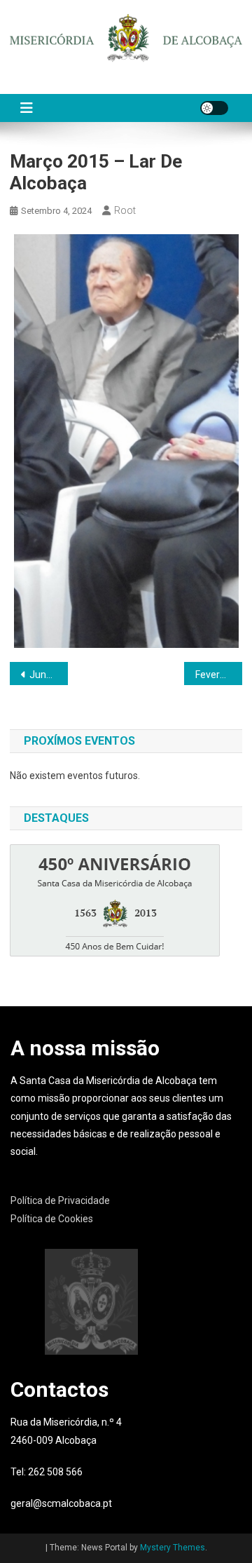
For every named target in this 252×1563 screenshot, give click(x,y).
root (125, 210)
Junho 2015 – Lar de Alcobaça (48, 674)
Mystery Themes (172, 1547)
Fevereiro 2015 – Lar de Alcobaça (218, 674)
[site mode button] (214, 108)
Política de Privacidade (60, 1200)
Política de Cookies (51, 1218)
